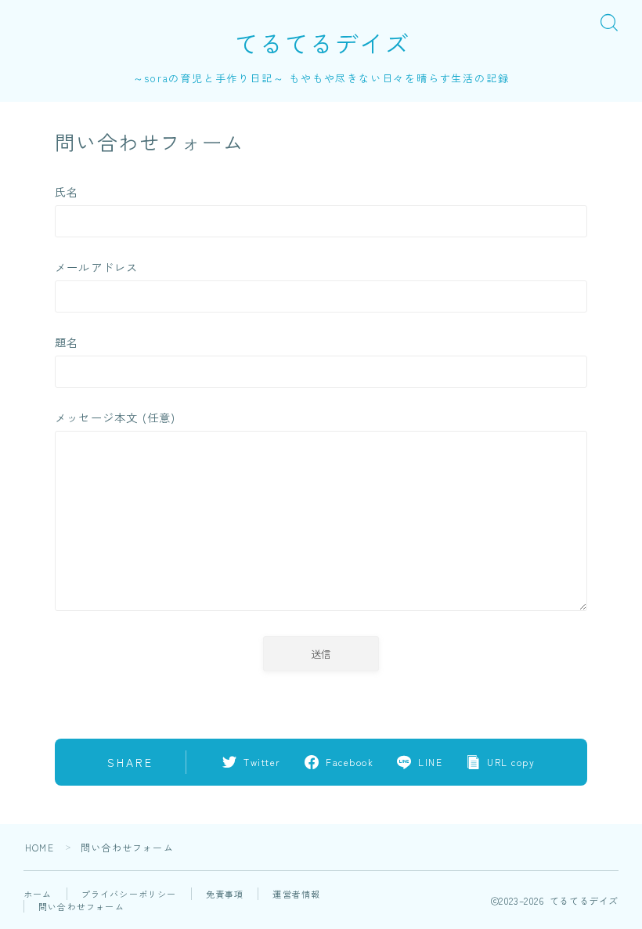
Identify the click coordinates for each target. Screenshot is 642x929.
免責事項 (225, 893)
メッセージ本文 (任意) (115, 417)
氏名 (66, 191)
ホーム (37, 893)
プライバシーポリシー (129, 893)
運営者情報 (296, 893)
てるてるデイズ (321, 43)
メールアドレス (96, 266)
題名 (66, 342)
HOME (39, 847)
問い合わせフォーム (81, 906)
